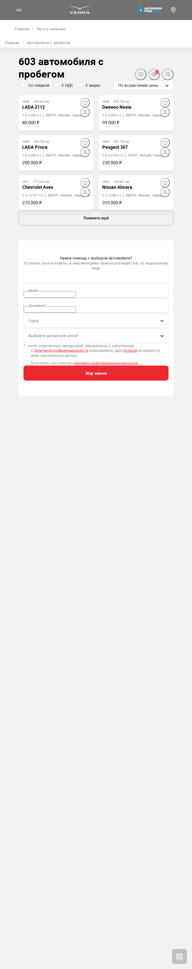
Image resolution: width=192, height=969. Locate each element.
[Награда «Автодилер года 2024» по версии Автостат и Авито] (149, 10)
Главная (12, 42)
